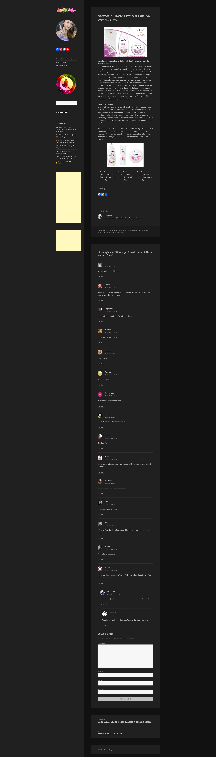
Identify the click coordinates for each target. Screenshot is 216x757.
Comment (102, 643)
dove (141, 230)
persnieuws (112, 232)
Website (101, 689)
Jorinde (108, 414)
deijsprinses (110, 393)
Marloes (108, 480)
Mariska (108, 330)
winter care (120, 232)
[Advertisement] (68, 197)
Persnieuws (133, 230)
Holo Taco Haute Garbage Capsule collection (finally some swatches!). (66, 129)
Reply (101, 277)
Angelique (109, 308)
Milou (107, 546)
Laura (107, 285)
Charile (108, 351)
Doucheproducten (123, 230)
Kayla (107, 522)
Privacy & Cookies (61, 65)
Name (100, 672)
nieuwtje (105, 232)
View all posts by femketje (133, 218)
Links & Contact (61, 62)
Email (100, 680)
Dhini (107, 501)
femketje (112, 230)
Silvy (107, 456)
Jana (107, 435)
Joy (106, 264)
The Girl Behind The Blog (64, 59)
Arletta (108, 372)
